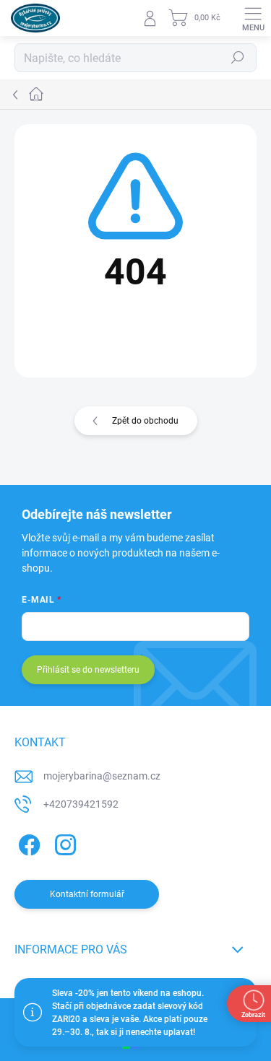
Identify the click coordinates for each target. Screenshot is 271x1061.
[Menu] (253, 18)
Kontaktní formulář (87, 894)
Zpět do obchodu (145, 421)
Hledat (238, 58)
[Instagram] (63, 842)
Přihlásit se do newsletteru (88, 670)
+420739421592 (81, 804)
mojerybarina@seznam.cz (101, 776)
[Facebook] (27, 842)
